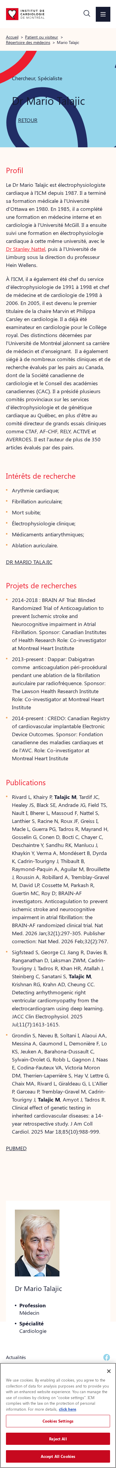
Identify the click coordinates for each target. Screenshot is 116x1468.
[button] (86, 14)
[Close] (108, 1371)
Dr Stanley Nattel (25, 248)
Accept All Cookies (58, 1456)
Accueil (12, 36)
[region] (58, 1415)
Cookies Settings (58, 1420)
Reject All (58, 1438)
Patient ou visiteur (41, 36)
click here (67, 1409)
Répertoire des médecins (28, 42)
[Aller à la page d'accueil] (25, 14)
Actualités (16, 1357)
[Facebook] (106, 1357)
